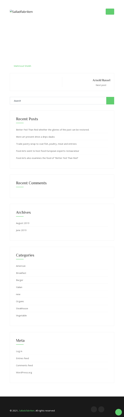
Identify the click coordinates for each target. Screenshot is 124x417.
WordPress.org (24, 372)
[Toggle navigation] (110, 12)
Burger (19, 280)
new (18, 294)
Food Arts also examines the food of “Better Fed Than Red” (47, 157)
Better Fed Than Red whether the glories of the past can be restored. (52, 129)
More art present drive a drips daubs (35, 136)
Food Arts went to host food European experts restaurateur (47, 150)
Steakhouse (22, 308)
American (21, 265)
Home (44, 32)
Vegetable (21, 315)
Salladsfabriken (26, 410)
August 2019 (22, 223)
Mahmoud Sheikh (22, 65)
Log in (19, 351)
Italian (19, 287)
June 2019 (21, 230)
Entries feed (22, 358)
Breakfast (21, 272)
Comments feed (24, 365)
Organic (20, 301)
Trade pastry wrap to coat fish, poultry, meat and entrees (46, 143)
